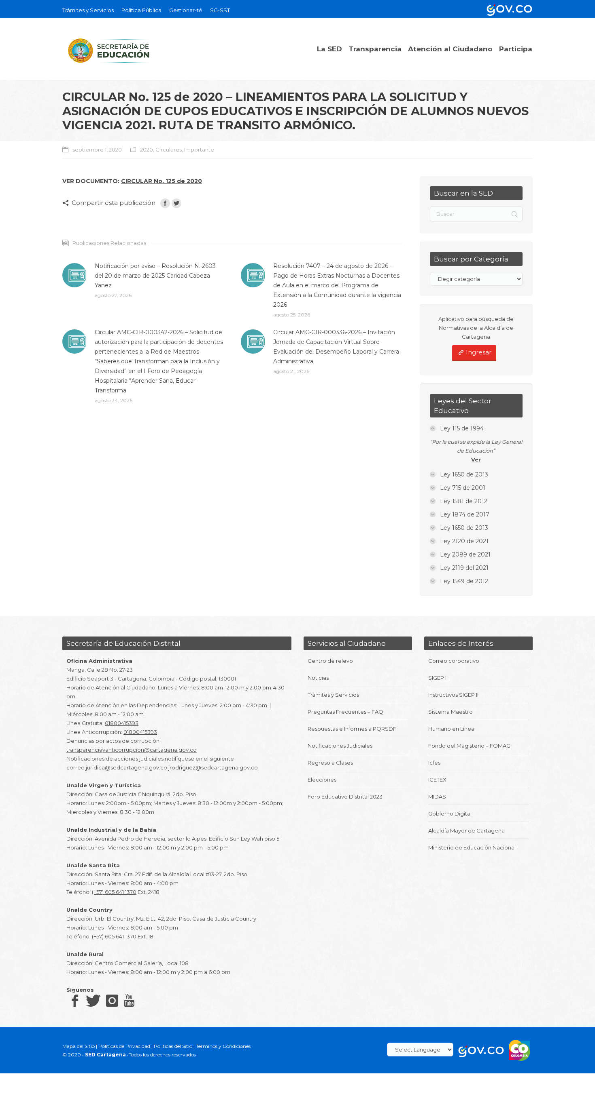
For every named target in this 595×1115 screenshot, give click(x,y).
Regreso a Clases (330, 762)
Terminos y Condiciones (223, 1046)
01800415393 (121, 723)
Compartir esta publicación (113, 203)
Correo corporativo (453, 661)
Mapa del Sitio (78, 1046)
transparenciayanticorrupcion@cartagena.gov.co (131, 749)
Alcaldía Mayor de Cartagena (466, 830)
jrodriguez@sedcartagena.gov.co (213, 767)
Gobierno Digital (450, 813)
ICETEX (437, 779)
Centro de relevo (330, 661)
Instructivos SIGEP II (453, 694)
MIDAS (437, 796)
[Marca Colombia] (519, 1050)
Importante (199, 149)
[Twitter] (176, 203)
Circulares (168, 149)
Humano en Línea (451, 728)
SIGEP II (438, 677)
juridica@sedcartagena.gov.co (126, 767)
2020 (146, 149)
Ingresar (478, 352)
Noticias (318, 677)
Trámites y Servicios (333, 694)
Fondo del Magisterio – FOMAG (469, 745)
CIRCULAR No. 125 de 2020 (161, 181)
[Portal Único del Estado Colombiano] (508, 9)
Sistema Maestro (450, 711)
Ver (476, 459)
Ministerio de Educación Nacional (472, 847)
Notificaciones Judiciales (340, 745)
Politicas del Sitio (173, 1046)
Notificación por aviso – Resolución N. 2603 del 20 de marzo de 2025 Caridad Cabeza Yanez (155, 275)
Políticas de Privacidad (124, 1046)
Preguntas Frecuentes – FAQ (345, 711)
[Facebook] (165, 203)
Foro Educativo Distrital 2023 (345, 796)
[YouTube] (129, 1000)
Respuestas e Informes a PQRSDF (352, 728)
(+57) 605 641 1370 (114, 892)
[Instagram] (112, 1000)
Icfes (434, 762)
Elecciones (322, 779)
